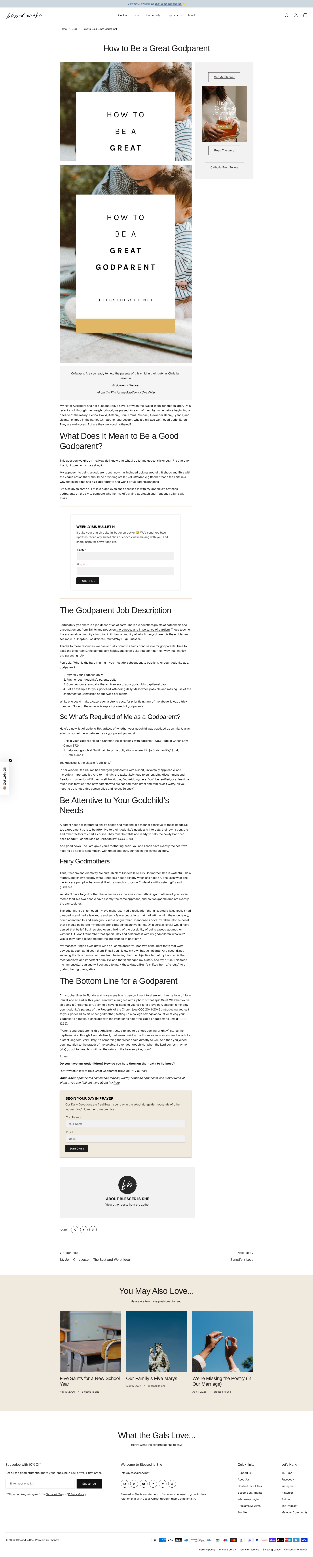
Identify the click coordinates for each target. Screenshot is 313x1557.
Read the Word (224, 150)
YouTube (287, 1473)
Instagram (288, 1486)
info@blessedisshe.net (135, 1473)
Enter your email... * (22, 1483)
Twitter (286, 1499)
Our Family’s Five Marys (151, 1378)
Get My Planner (224, 77)
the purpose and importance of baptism (143, 629)
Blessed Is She (25, 1540)
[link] (74, 1229)
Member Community (295, 1512)
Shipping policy (272, 1549)
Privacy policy (227, 1549)
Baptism (131, 392)
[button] (4, 778)
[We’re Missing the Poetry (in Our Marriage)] (222, 1341)
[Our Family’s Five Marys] (156, 1341)
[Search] (286, 15)
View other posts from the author (127, 1204)
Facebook (288, 1479)
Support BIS (245, 1473)
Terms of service (249, 1549)
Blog (74, 29)
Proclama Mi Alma (249, 1505)
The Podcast (289, 1505)
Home (63, 29)
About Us (244, 1479)
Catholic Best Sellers (224, 167)
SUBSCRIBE (88, 581)
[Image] (224, 114)
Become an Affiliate (250, 1492)
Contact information (296, 1549)
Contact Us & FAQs (250, 1486)
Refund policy (207, 1549)
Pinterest (287, 1492)
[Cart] (305, 15)
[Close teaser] (10, 760)
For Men (243, 1512)
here (116, 1082)
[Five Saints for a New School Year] (90, 1341)
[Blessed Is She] (24, 15)
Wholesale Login (248, 1499)
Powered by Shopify (47, 1540)
